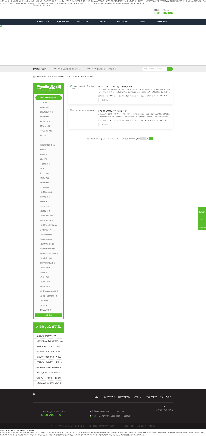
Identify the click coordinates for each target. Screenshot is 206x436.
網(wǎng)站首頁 (43, 22)
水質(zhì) (89, 76)
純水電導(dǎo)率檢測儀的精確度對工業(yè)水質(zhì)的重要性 (49, 367)
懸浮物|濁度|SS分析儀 (47, 230)
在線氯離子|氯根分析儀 (47, 263)
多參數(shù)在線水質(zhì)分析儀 (50, 296)
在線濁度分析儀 (45, 197)
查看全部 (48, 315)
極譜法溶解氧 (44, 107)
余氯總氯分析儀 (45, 121)
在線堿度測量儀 (45, 286)
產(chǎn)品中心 (83, 22)
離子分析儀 (43, 201)
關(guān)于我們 (63, 22)
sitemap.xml (119, 426)
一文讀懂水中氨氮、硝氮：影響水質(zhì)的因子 (49, 351)
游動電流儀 (43, 154)
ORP (41, 140)
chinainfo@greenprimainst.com (112, 411)
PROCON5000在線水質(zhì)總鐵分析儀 (115, 87)
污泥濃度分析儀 (45, 164)
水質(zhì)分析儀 (45, 126)
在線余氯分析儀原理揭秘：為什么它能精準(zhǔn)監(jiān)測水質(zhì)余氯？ (49, 357)
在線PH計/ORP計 (45, 206)
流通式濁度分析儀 (46, 234)
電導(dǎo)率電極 (45, 310)
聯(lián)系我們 (162, 22)
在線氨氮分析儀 (45, 267)
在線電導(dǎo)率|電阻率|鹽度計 (50, 253)
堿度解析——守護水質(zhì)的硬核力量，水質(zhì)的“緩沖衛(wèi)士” (49, 378)
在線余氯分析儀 (45, 211)
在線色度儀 (43, 272)
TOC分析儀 (43, 102)
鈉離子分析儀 (44, 277)
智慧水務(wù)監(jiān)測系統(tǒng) (51, 291)
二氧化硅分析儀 (45, 282)
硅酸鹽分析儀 (44, 178)
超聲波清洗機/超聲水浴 (47, 145)
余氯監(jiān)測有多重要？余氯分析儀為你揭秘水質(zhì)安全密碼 (49, 383)
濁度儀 (42, 168)
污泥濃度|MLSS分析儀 (47, 249)
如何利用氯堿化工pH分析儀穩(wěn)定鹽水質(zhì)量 (49, 341)
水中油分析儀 (44, 173)
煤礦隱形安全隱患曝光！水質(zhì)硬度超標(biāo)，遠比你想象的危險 (49, 336)
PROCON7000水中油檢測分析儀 (112, 111)
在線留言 (142, 22)
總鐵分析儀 (43, 159)
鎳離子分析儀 (44, 116)
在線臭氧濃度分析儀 (46, 216)
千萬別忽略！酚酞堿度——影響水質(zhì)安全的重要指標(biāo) (49, 362)
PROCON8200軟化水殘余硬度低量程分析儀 (65, 69)
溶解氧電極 (43, 305)
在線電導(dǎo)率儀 (46, 192)
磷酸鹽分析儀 (44, 183)
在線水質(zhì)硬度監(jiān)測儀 (50, 225)
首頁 (49, 76)
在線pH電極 (44, 300)
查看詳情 (105, 100)
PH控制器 (43, 150)
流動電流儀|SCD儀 (46, 239)
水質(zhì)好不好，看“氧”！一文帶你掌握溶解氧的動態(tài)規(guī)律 (49, 372)
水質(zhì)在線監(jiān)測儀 (75, 76)
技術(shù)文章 (122, 22)
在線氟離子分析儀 (46, 258)
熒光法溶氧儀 (44, 187)
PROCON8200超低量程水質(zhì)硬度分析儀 (101, 69)
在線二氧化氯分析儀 (46, 220)
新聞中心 (102, 22)
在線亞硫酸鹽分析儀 (46, 112)
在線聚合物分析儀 (46, 131)
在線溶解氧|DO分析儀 (47, 244)
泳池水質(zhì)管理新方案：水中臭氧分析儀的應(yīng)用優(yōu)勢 (49, 346)
